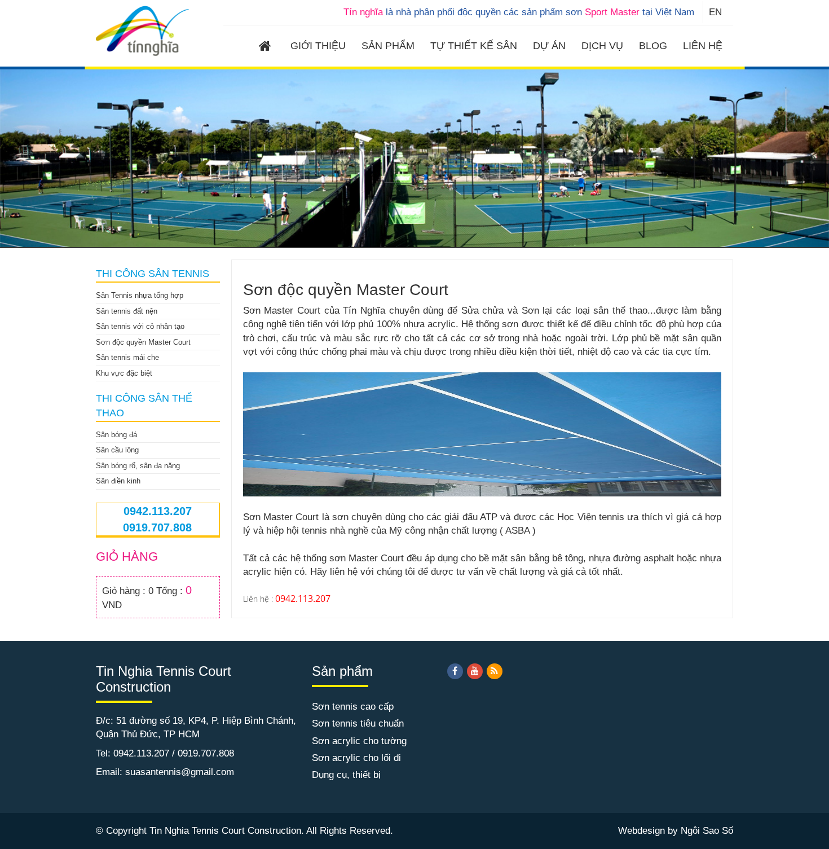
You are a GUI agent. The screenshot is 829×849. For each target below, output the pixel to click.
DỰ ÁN (549, 45)
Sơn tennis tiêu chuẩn (358, 723)
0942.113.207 (158, 511)
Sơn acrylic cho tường (359, 741)
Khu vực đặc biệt (124, 373)
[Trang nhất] (267, 47)
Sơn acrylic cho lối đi (356, 758)
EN (715, 12)
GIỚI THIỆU (318, 45)
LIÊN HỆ (702, 45)
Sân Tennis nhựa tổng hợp (139, 295)
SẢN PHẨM (387, 45)
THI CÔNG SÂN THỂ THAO (144, 406)
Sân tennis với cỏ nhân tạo (140, 326)
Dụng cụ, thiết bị (346, 774)
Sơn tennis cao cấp (353, 706)
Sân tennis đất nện (126, 311)
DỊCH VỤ (602, 45)
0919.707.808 (157, 527)
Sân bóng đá (116, 434)
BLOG (653, 45)
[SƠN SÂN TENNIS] (143, 30)
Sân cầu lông (117, 450)
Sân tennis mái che (127, 357)
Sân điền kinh (118, 481)
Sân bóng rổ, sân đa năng (138, 465)
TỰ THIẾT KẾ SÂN (473, 45)
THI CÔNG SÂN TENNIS (152, 273)
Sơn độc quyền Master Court (143, 342)
